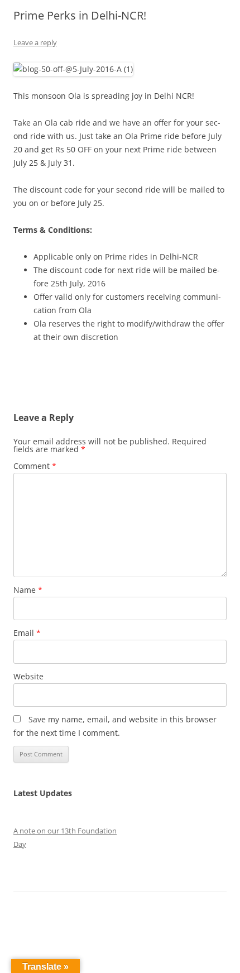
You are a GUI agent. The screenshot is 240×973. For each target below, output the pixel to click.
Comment (34, 466)
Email (27, 632)
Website (28, 676)
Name (27, 589)
